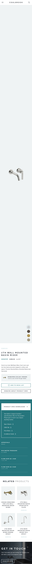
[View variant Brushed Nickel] (28, 339)
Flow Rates (7, 430)
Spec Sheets (7, 424)
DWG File (6, 427)
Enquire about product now (16, 391)
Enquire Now (8, 561)
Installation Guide (9, 434)
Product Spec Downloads (14, 406)
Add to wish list (17, 385)
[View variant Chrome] (28, 327)
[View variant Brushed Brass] (28, 335)
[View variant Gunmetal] (28, 331)
